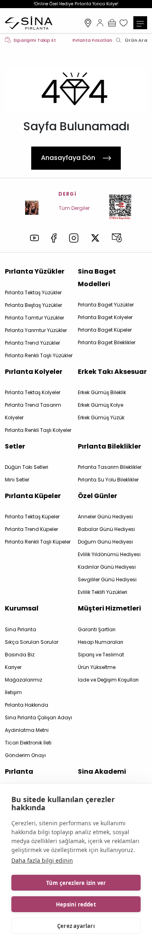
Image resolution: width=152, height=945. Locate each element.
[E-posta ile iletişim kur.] (117, 238)
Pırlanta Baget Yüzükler (106, 304)
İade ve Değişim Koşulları (108, 679)
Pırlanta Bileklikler (109, 446)
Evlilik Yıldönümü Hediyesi (109, 554)
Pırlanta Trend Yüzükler (32, 342)
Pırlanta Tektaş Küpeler (32, 516)
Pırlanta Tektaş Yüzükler (33, 292)
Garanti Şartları (97, 629)
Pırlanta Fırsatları (92, 40)
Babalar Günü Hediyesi (106, 529)
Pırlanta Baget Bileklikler (106, 342)
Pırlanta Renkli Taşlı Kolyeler (38, 430)
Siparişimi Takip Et (34, 40)
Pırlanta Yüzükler (34, 271)
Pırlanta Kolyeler (33, 371)
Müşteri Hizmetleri (109, 608)
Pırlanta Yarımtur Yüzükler (36, 330)
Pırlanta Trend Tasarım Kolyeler (33, 411)
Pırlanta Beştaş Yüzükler (33, 305)
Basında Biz (19, 654)
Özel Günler (97, 496)
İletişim (13, 692)
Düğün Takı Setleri (26, 467)
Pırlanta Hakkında (26, 704)
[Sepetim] (112, 23)
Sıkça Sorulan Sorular (31, 642)
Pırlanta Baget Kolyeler (105, 317)
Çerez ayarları (76, 926)
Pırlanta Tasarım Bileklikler (109, 467)
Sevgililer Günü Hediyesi (107, 579)
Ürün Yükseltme (97, 667)
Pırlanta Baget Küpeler (105, 329)
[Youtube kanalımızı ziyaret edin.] (34, 238)
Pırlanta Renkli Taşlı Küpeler (38, 541)
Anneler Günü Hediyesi (105, 516)
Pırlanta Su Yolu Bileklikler (108, 479)
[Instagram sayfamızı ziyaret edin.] (74, 238)
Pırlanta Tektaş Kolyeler (32, 392)
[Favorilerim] (124, 23)
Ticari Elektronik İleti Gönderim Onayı (28, 749)
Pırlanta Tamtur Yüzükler (34, 317)
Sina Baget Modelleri (97, 277)
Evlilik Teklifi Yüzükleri (102, 592)
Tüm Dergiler (74, 208)
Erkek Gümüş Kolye (100, 404)
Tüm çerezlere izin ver (76, 883)
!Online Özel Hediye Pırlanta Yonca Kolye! (76, 4)
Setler (15, 446)
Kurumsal (22, 608)
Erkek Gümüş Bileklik (102, 392)
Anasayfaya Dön (68, 157)
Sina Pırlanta (20, 629)
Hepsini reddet (76, 904)
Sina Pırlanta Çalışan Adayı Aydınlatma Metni (38, 724)
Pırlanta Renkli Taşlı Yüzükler (39, 355)
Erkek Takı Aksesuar (112, 371)
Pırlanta (19, 771)
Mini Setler (17, 479)
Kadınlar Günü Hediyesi (107, 566)
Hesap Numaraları (100, 642)
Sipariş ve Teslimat (101, 654)
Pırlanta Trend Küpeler (31, 529)
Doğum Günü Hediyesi (105, 541)
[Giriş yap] (100, 23)
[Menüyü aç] (140, 22)
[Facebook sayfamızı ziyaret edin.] (54, 238)
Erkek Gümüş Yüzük (101, 417)
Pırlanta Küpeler (33, 496)
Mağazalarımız (88, 23)
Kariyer (13, 667)
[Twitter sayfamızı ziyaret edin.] (95, 238)
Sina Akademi (102, 771)
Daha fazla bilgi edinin (42, 860)
